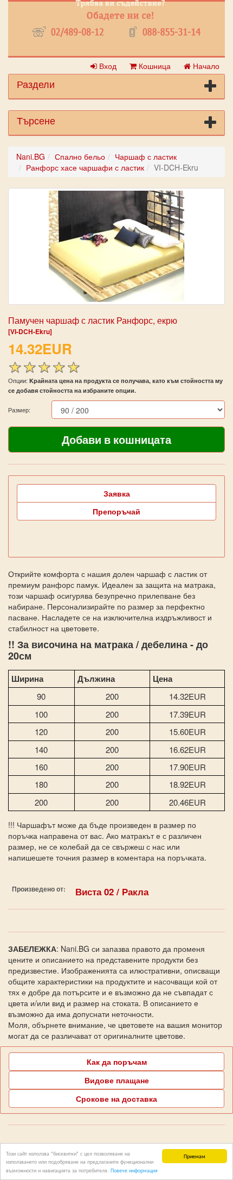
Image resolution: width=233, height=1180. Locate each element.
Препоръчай (116, 511)
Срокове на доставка (116, 1098)
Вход (106, 65)
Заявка (116, 493)
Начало (205, 65)
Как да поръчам (117, 1061)
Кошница (154, 65)
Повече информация (134, 1170)
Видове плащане (117, 1080)
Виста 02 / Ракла (111, 891)
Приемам (194, 1156)
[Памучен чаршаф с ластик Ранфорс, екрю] (116, 246)
